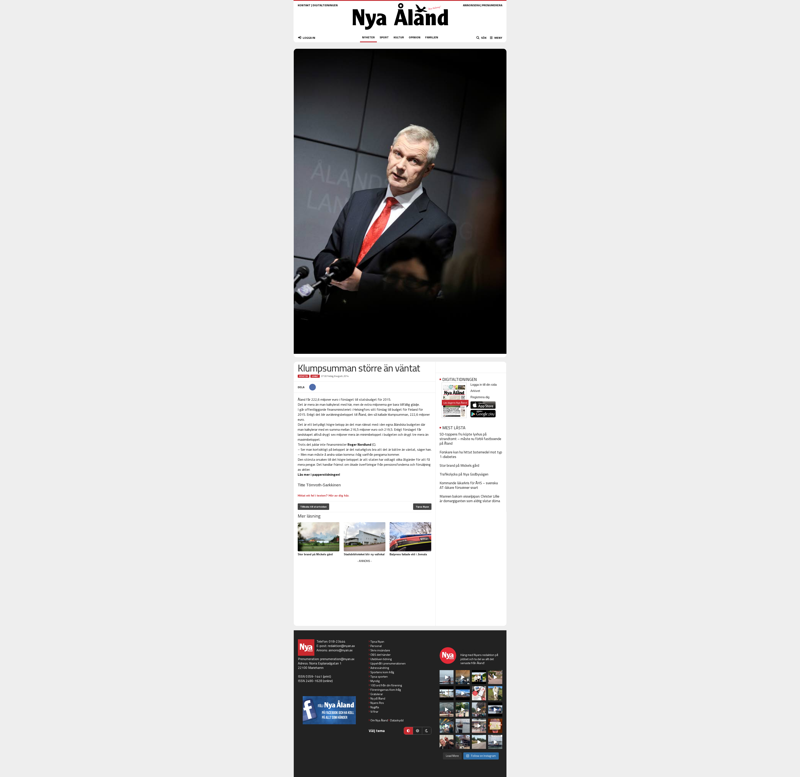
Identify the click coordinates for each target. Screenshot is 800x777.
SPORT (384, 37)
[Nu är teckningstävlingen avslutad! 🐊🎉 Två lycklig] (495, 726)
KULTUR (399, 37)
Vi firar (374, 711)
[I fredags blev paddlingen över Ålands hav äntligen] (447, 677)
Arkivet (475, 391)
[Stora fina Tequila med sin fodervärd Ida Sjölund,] (495, 693)
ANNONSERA (471, 5)
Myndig (375, 681)
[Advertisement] (364, 593)
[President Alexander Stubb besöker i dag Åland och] (495, 677)
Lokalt (315, 376)
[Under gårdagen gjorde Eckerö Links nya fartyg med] (463, 693)
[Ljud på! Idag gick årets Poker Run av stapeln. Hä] (495, 742)
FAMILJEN (431, 37)
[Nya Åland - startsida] (400, 31)
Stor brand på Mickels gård (315, 554)
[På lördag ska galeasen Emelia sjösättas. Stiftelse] (463, 742)
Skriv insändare (380, 650)
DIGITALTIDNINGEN (325, 5)
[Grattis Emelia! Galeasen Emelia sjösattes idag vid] (463, 726)
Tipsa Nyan (422, 507)
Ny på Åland (377, 698)
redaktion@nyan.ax (341, 645)
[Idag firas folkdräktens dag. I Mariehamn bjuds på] (447, 709)
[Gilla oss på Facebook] (329, 710)
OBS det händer (380, 654)
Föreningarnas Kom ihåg (385, 689)
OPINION (414, 37)
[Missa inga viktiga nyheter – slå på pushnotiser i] (479, 693)
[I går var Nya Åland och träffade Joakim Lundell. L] (447, 742)
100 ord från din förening (386, 685)
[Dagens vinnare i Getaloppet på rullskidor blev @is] (479, 742)
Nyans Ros (377, 703)
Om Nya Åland (379, 720)
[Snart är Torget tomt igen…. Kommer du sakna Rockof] (463, 709)
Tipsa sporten (379, 676)
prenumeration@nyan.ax (337, 658)
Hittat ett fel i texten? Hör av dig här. (323, 495)
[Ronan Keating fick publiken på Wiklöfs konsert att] (479, 709)
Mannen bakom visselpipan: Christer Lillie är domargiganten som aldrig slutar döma (470, 499)
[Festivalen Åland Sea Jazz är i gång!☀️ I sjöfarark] (463, 677)
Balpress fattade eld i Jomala (408, 554)
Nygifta (374, 707)
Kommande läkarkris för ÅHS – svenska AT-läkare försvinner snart (469, 485)
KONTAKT (304, 5)
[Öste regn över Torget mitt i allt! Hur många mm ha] (479, 726)
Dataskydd (397, 720)
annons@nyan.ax (340, 650)
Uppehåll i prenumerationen (388, 663)
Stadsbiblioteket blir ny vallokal (364, 554)
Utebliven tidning (381, 659)
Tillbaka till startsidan (313, 507)
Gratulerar (376, 694)
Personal (376, 646)
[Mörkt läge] (426, 730)
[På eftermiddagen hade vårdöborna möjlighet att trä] (479, 677)
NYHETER (368, 37)
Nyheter (303, 376)
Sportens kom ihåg (382, 672)
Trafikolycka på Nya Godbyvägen (464, 474)
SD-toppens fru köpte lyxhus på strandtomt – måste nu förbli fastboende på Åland (470, 439)
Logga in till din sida (483, 384)
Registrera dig (479, 397)
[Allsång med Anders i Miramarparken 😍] (495, 709)
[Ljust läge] (417, 730)
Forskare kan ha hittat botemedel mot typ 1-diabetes (471, 454)
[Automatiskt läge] (408, 730)
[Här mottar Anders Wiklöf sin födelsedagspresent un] (447, 726)
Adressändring (379, 668)
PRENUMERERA (492, 5)
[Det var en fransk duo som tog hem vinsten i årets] (447, 693)
